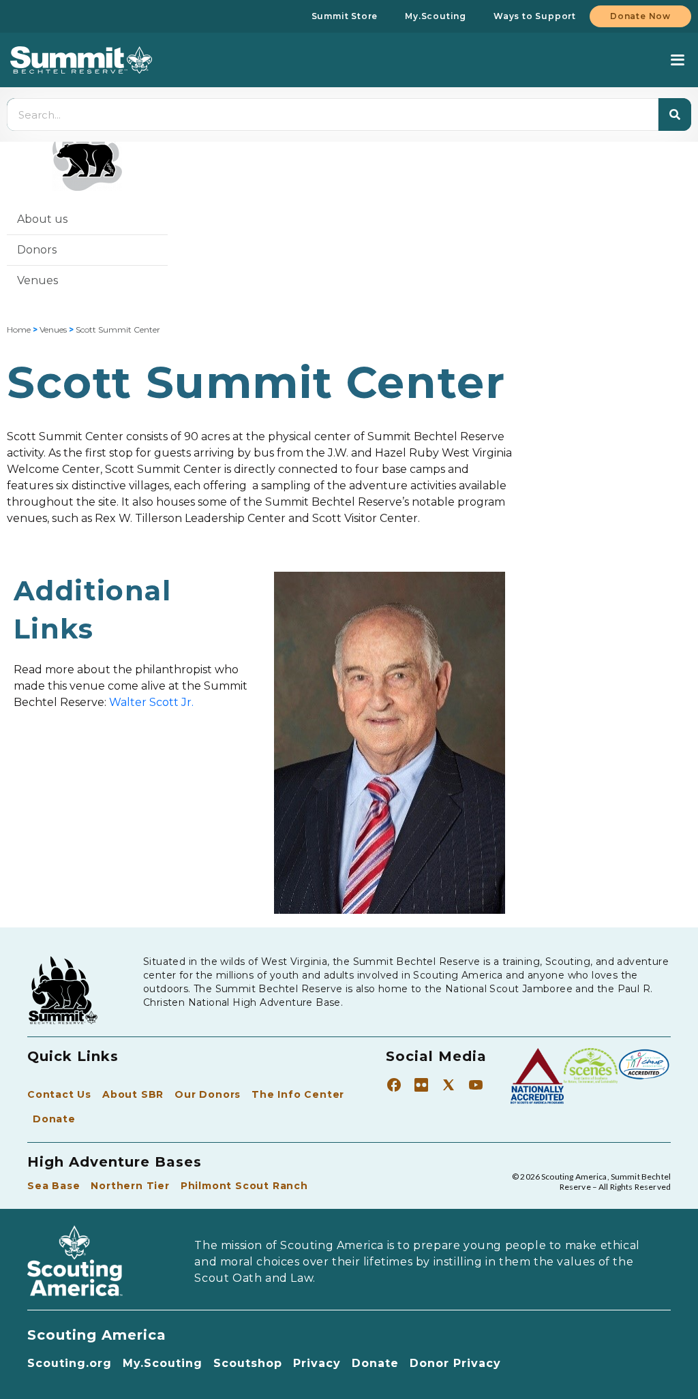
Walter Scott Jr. (151, 702)
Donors (37, 249)
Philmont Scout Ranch (244, 1186)
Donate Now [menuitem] (640, 16)
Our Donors (207, 1094)
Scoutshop (247, 1363)
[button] (677, 60)
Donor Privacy (455, 1363)
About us (42, 219)
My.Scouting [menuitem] (435, 16)
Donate (54, 1119)
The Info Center (298, 1094)
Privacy (317, 1363)
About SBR (133, 1094)
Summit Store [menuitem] (345, 16)
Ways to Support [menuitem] (535, 16)
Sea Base (53, 1186)
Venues (37, 280)
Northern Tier (130, 1186)
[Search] (674, 114)
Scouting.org (69, 1363)
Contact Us (59, 1094)
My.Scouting (162, 1363)
